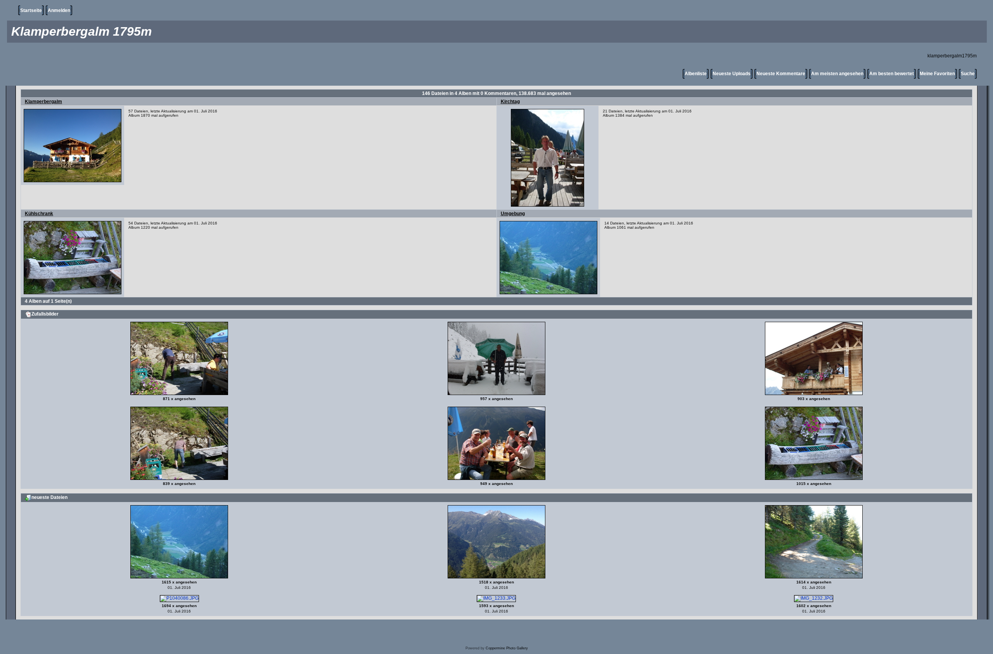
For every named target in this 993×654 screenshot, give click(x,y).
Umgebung (513, 213)
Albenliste (696, 73)
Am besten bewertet (891, 73)
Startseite (31, 10)
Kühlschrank (39, 213)
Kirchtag (510, 101)
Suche (968, 73)
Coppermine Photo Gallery (507, 648)
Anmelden (59, 10)
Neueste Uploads (732, 73)
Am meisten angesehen (837, 73)
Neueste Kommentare (780, 73)
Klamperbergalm (43, 101)
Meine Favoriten (937, 73)
